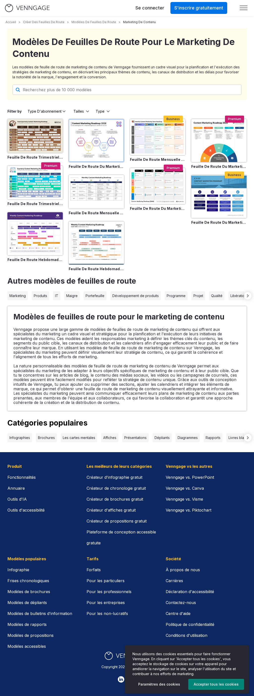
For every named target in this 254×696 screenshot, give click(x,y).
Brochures (46, 437)
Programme (176, 296)
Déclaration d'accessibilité (190, 591)
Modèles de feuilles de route (93, 22)
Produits (40, 296)
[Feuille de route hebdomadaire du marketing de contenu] (35, 233)
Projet (198, 296)
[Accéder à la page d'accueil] (27, 8)
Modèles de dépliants (27, 602)
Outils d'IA (17, 499)
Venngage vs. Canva (185, 488)
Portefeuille (95, 296)
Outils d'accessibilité (26, 510)
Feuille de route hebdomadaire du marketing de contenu (35, 260)
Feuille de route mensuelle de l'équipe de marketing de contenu (157, 159)
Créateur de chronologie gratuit (116, 488)
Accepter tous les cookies (216, 684)
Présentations (135, 437)
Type (100, 111)
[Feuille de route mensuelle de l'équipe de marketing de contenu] (157, 137)
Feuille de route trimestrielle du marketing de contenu (35, 204)
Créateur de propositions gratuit (117, 521)
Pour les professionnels (109, 591)
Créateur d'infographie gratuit (114, 477)
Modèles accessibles (26, 646)
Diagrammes (188, 437)
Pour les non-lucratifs (107, 613)
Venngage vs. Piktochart (188, 510)
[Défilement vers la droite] (248, 296)
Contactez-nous (181, 602)
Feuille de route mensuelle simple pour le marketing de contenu (96, 213)
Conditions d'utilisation (186, 635)
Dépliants (162, 437)
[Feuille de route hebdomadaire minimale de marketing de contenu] (96, 242)
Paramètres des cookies (159, 684)
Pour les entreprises (106, 602)
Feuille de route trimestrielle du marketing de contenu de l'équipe (35, 157)
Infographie (18, 569)
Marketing (17, 296)
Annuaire (16, 488)
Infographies (19, 437)
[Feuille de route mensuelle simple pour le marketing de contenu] (96, 192)
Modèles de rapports (27, 624)
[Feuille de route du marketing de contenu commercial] (219, 196)
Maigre (72, 296)
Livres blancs (239, 437)
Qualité (216, 296)
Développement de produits (135, 296)
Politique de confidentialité (190, 624)
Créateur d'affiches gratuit (111, 510)
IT (56, 296)
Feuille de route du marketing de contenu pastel (96, 166)
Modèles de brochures (28, 591)
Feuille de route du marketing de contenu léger (219, 166)
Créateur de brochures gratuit (115, 499)
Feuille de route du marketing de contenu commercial (219, 222)
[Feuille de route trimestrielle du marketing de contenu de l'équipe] (35, 136)
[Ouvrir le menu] (243, 7)
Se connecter (149, 7)
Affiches (109, 437)
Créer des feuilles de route (43, 22)
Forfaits (94, 569)
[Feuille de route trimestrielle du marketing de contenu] (35, 182)
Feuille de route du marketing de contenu (157, 208)
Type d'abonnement (45, 111)
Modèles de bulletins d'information (39, 613)
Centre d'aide (178, 613)
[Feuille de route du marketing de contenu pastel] (96, 140)
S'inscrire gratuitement (198, 7)
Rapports (213, 437)
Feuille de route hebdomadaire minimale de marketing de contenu (96, 269)
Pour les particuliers (106, 580)
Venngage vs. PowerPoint (190, 477)
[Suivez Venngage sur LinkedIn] (121, 679)
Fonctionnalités (21, 477)
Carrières (174, 580)
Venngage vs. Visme (184, 499)
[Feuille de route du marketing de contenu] (157, 186)
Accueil (10, 22)
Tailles (78, 111)
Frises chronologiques (28, 580)
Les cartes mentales (79, 437)
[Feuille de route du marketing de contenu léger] (219, 140)
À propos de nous (183, 569)
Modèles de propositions (30, 635)
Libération (238, 296)
